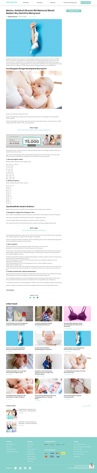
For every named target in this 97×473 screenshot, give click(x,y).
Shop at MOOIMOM (85, 2)
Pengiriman (29, 446)
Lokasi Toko (8, 446)
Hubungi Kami (30, 444)
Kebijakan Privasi (31, 454)
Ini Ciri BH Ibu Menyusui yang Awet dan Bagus (34, 230)
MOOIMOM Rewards (31, 459)
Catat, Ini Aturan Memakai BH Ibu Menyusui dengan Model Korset (34, 130)
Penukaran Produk (31, 449)
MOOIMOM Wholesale (11, 449)
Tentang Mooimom (10, 444)
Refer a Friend (30, 461)
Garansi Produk (30, 451)
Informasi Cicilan (31, 456)
